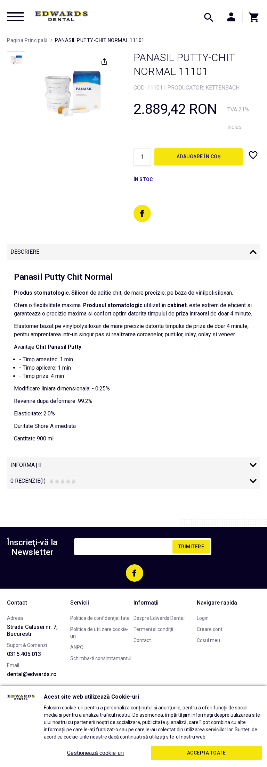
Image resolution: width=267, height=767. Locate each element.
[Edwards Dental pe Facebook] (142, 213)
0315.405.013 (24, 654)
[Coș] (251, 17)
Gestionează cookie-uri (95, 753)
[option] (72, 94)
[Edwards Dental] (61, 16)
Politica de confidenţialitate (100, 618)
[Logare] (231, 17)
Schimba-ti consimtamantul (100, 658)
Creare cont (209, 629)
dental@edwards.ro (32, 674)
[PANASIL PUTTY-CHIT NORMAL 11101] (16, 60)
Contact (142, 640)
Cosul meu (208, 640)
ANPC (76, 647)
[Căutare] (209, 17)
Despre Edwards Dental (159, 618)
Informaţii (26, 465)
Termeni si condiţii (153, 629)
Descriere (24, 251)
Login (203, 618)
